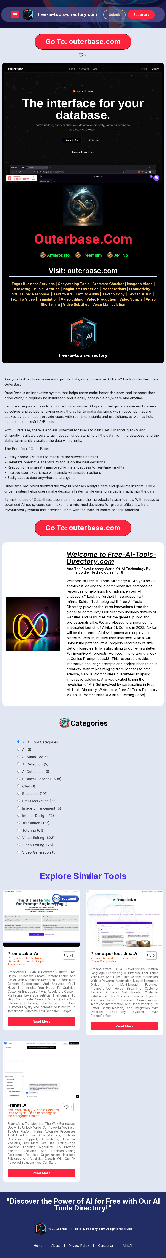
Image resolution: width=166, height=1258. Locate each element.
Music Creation (46, 289)
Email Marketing (39, 801)
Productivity (139, 289)
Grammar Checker (108, 284)
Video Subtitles (76, 304)
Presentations (114, 289)
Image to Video (140, 284)
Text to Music (140, 294)
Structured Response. (31, 294)
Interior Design (38, 815)
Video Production (101, 299)
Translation (48, 299)
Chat (28, 786)
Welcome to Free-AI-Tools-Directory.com (111, 558)
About (55, 1245)
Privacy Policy (79, 1245)
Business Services (39, 284)
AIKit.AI (127, 1245)
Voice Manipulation (108, 304)
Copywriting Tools (73, 284)
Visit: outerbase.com (83, 270)
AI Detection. (35, 771)
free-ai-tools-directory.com (67, 14)
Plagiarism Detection (81, 289)
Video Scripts (131, 299)
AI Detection (35, 764)
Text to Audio (87, 294)
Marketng (21, 289)
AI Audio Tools (37, 757)
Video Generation (39, 852)
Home (38, 1245)
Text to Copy (113, 294)
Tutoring (32, 830)
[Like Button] (81, 54)
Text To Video (22, 299)
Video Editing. (37, 845)
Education (35, 793)
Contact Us (106, 1245)
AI (26, 749)
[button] (15, 14)
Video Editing (72, 299)
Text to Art (62, 294)
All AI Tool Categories (40, 742)
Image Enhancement (41, 808)
